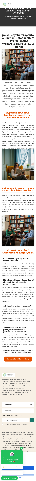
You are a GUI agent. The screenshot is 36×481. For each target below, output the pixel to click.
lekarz (4, 146)
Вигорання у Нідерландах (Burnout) (21, 445)
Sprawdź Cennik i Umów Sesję (18, 359)
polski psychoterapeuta (25, 91)
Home (7, 16)
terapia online (27, 132)
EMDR (28, 339)
